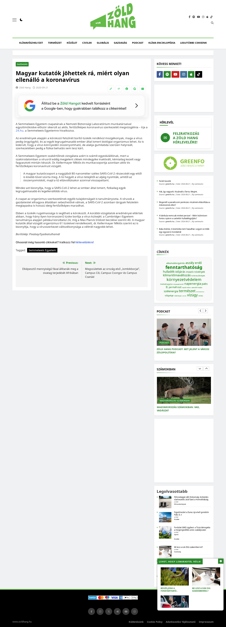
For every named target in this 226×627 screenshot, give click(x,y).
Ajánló (176, 534)
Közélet (72, 42)
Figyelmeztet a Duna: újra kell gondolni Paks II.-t (191, 513)
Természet (55, 42)
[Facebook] (126, 88)
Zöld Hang (25, 87)
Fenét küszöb (165, 181)
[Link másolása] (118, 88)
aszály (189, 263)
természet (187, 290)
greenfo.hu (169, 184)
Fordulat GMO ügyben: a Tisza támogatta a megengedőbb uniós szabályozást (192, 528)
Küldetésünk (136, 621)
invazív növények (195, 271)
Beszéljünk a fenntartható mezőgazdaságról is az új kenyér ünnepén (173, 592)
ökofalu (200, 296)
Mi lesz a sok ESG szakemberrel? (201, 589)
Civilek (87, 42)
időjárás (180, 272)
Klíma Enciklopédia (161, 42)
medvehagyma (166, 284)
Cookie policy (154, 621)
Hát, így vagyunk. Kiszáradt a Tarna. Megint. (178, 191)
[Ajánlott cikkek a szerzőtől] (111, 88)
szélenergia (171, 291)
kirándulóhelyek (198, 275)
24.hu (19, 130)
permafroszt (175, 287)
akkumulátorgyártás (175, 263)
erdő (198, 263)
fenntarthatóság (183, 267)
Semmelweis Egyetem (42, 250)
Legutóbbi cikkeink (193, 42)
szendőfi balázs (196, 287)
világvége (169, 295)
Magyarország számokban (175, 400)
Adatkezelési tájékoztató (181, 621)
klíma (167, 275)
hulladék (169, 272)
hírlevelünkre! (84, 242)
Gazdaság (120, 42)
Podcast (137, 42)
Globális (103, 42)
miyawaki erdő (178, 284)
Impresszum (206, 621)
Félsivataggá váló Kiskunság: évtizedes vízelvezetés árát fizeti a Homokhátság (191, 498)
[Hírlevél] (142, 88)
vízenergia (177, 296)
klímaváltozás (181, 275)
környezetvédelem (184, 279)
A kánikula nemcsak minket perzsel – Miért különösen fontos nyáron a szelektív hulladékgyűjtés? (183, 217)
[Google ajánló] (134, 88)
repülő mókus (186, 287)
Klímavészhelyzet (31, 42)
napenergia (192, 283)
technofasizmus (200, 292)
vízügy (192, 295)
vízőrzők (184, 296)
